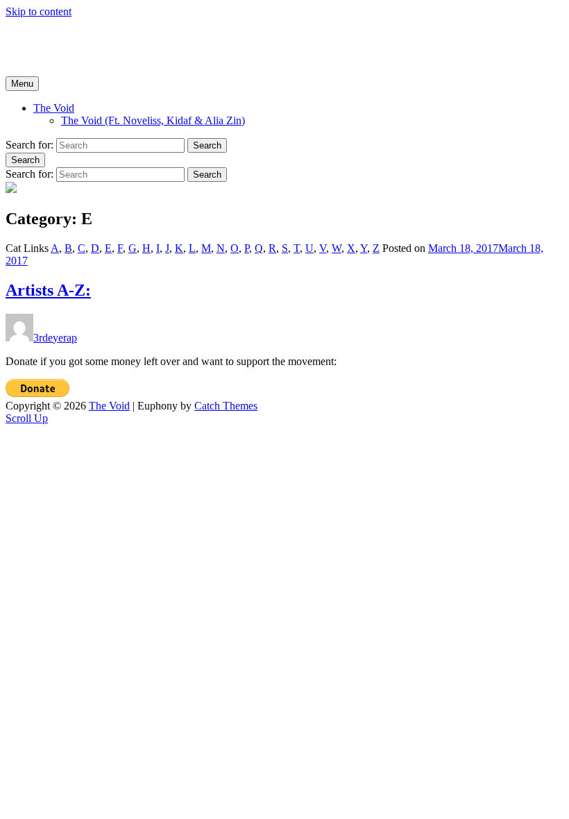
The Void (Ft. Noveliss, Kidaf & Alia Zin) (153, 120)
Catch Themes (225, 406)
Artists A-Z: (48, 290)
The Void (26, 35)
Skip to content (38, 11)
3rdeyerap (55, 338)
